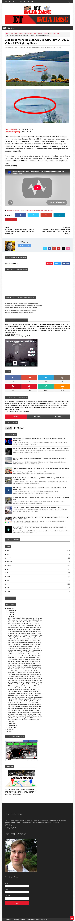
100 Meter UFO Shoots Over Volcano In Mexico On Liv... (25, 669)
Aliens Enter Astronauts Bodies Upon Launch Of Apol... (25, 704)
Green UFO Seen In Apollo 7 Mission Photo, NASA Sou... (25, 682)
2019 (8, 729)
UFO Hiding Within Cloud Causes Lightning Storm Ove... (25, 637)
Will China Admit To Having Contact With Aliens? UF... (24, 718)
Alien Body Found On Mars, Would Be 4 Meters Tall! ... (24, 667)
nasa (8, 580)
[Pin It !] (11, 219)
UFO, (58, 47)
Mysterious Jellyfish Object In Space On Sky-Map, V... (24, 661)
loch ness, (34, 47)
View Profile (25, 245)
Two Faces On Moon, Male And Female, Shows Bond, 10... (25, 697)
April (10, 721)
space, (55, 47)
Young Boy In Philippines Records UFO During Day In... (24, 689)
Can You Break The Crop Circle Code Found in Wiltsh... (24, 622)
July (9, 612)
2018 (8, 731)
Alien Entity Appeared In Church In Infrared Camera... (24, 686)
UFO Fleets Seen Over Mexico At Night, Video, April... (24, 648)
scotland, (44, 47)
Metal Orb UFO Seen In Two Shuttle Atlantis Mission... (24, 671)
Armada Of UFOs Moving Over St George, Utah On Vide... (25, 678)
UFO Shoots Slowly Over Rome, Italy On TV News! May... (25, 693)
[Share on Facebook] (20, 215)
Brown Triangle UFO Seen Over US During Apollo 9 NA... (25, 635)
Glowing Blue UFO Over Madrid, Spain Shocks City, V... (24, 712)
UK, (60, 47)
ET (25, 33)
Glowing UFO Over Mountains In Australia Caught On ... (25, 674)
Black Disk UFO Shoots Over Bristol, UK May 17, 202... (24, 663)
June (10, 614)
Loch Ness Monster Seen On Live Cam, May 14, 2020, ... (25, 676)
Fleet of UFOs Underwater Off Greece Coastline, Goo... (25, 629)
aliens (16, 33)
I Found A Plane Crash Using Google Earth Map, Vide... (24, 625)
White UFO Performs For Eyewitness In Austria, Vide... (24, 708)
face (8, 569)
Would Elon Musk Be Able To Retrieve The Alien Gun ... (25, 650)
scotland (40, 33)
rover (8, 591)
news (35, 33)
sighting (46, 33)
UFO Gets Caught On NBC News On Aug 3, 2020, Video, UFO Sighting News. (37, 507)
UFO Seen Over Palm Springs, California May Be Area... (24, 633)
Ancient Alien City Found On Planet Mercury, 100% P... (24, 657)
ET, (30, 47)
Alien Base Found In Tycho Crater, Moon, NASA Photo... (25, 706)
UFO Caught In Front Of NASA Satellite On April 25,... (24, 714)
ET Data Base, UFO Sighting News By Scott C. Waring (18, 919)
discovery (9, 565)
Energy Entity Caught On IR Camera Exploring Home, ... (24, 665)
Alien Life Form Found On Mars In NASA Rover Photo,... (24, 691)
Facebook (66, 263)
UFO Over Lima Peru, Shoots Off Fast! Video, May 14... (24, 652)
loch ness (29, 33)
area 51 (9, 558)
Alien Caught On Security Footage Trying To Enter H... (24, 644)
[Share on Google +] (46, 215)
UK (58, 33)
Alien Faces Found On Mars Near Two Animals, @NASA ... (25, 719)
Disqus (57, 263)
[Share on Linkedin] (59, 215)
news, (39, 47)
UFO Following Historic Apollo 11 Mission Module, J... (24, 631)
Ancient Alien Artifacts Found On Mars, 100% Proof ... (24, 672)
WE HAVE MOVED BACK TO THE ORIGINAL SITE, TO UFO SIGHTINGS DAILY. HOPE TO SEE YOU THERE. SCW (20, 792)
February (11, 725)
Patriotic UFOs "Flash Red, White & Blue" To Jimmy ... (24, 710)
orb (8, 587)
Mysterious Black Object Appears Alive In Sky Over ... (24, 699)
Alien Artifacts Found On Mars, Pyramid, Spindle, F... (24, 623)
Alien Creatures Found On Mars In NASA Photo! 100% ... (25, 642)
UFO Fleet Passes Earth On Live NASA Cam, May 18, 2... (24, 654)
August (10, 610)
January (11, 727)
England (21, 33)
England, (26, 47)
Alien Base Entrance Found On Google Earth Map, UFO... (25, 680)
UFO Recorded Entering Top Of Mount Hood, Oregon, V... (25, 684)
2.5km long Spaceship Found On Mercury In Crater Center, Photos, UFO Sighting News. (41, 448)
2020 (8, 608)
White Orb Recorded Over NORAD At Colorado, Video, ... (25, 641)
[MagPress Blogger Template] (37, 9)
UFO (55, 33)
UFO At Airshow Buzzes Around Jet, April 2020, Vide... (24, 646)
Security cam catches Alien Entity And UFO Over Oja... (24, 656)
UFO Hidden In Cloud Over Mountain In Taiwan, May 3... (25, 716)
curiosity (9, 561)
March (10, 723)
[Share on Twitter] (33, 215)
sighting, (50, 47)
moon (8, 576)
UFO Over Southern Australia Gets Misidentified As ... (24, 639)
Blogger (49, 263)
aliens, (22, 47)
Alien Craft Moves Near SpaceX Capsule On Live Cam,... (25, 620)
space (50, 33)
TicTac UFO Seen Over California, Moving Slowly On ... (24, 695)
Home (7, 33)
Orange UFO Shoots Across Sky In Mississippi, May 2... (24, 688)
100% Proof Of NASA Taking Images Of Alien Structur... (25, 618)
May (9, 616)
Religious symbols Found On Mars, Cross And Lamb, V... (25, 627)
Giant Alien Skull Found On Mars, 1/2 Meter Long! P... (24, 659)
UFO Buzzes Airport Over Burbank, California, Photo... (24, 701)
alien (12, 33)
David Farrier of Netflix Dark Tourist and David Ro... (23, 703)
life (7, 573)
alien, (18, 47)
